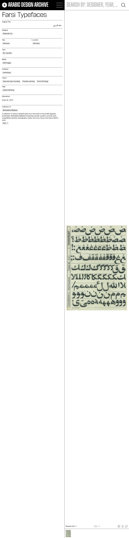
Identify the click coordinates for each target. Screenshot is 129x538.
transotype (7, 72)
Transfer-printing (28, 81)
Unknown (6, 43)
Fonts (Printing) (42, 81)
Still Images (7, 63)
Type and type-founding (11, 81)
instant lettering (8, 90)
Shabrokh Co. (8, 33)
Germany (36, 43)
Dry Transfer (7, 53)
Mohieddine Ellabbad (10, 110)
